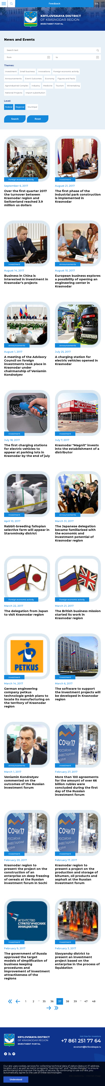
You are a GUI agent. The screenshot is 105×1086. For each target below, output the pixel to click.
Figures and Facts (66, 78)
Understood (16, 1079)
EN (96, 3)
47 (86, 1001)
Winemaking (73, 85)
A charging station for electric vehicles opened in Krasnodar (76, 360)
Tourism (60, 85)
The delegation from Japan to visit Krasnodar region (26, 612)
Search (15, 119)
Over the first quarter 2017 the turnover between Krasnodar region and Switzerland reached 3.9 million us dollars (25, 198)
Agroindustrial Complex (16, 85)
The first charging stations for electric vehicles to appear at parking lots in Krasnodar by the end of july (27, 451)
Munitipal (32, 107)
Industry (36, 85)
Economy (49, 78)
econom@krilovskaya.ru (87, 1047)
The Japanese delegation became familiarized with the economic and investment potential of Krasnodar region (75, 533)
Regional (20, 107)
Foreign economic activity (66, 71)
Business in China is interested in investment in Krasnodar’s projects (26, 279)
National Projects (13, 93)
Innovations (44, 71)
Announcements (13, 78)
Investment (11, 71)
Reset (38, 119)
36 (51, 1001)
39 (75, 1001)
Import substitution (35, 93)
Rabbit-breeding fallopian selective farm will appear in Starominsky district (26, 530)
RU (102, 3)
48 (93, 1001)
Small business (27, 71)
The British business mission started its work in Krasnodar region (78, 614)
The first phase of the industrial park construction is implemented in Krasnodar (78, 196)
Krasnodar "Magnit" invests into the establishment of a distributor (77, 449)
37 (59, 1001)
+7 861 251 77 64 (81, 1040)
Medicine (47, 85)
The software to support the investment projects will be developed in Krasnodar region (77, 694)
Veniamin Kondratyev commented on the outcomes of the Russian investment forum (24, 782)
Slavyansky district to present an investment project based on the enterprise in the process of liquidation (77, 961)
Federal (8, 107)
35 (44, 1001)
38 (67, 1001)
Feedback (54, 3)
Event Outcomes (33, 78)
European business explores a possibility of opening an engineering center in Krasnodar (77, 281)
